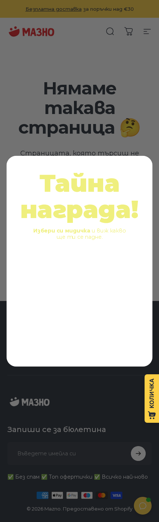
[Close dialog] (143, 165)
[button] (48, 271)
